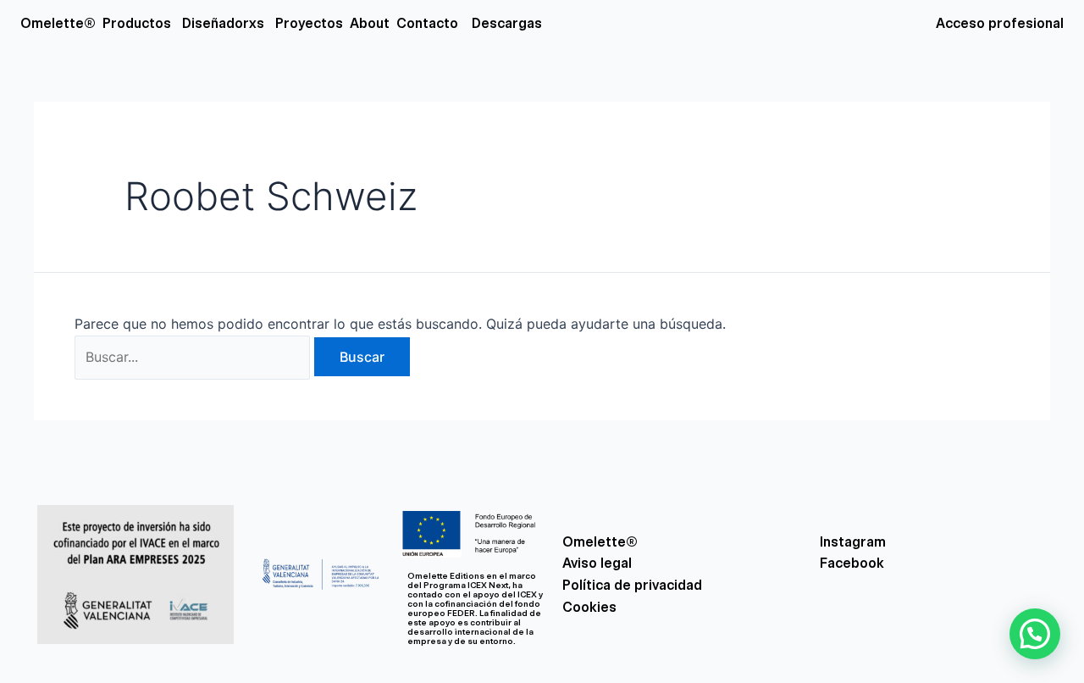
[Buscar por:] (194, 356)
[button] (1034, 633)
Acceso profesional (1000, 23)
